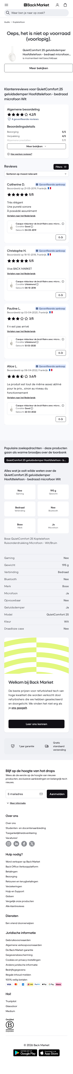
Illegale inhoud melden (18, 974)
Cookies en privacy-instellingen (23, 959)
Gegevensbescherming (19, 954)
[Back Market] (36, 5)
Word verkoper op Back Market (23, 861)
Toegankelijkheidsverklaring (21, 833)
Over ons (11, 823)
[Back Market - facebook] (24, 844)
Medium (10, 1011)
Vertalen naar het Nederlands (21, 215)
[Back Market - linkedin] (16, 844)
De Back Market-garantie (19, 950)
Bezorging (11, 876)
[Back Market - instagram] (8, 844)
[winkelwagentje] (65, 4)
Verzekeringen (14, 886)
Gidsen (10, 896)
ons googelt (19, 707)
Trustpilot (11, 1001)
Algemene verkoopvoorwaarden (24, 945)
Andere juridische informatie (22, 964)
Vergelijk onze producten (20, 901)
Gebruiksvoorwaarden (18, 940)
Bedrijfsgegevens (16, 969)
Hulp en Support (15, 891)
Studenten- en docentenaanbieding (26, 828)
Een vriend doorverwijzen (20, 923)
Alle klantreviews (15, 906)
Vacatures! (11, 838)
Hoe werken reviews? (21, 154)
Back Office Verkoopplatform (22, 866)
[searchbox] (39, 12)
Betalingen (12, 871)
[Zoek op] (8, 13)
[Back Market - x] (32, 844)
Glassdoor (11, 1006)
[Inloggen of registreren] (57, 4)
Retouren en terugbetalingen (22, 881)
